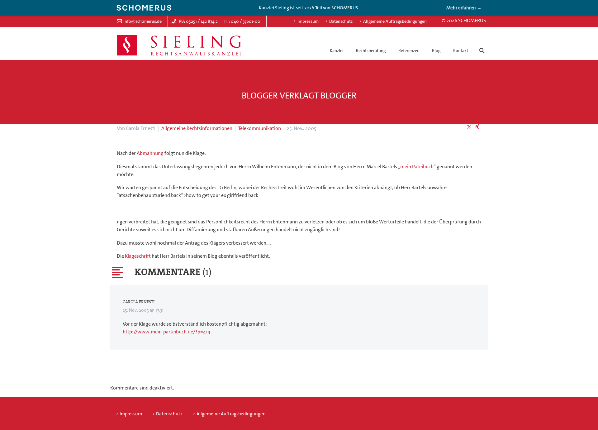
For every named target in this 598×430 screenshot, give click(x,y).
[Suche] (480, 45)
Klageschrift (138, 256)
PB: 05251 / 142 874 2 (198, 21)
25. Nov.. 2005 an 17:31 (143, 310)
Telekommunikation (259, 128)
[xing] (477, 126)
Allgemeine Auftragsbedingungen (395, 21)
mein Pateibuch (417, 166)
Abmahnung (150, 153)
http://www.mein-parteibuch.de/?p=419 (166, 331)
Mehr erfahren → (464, 8)
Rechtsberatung (371, 50)
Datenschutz (341, 21)
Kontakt (460, 50)
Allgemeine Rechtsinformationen (196, 128)
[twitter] (469, 126)
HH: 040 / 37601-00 (241, 21)
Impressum (308, 21)
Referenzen (409, 50)
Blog (436, 50)
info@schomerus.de (142, 21)
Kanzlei (337, 50)
